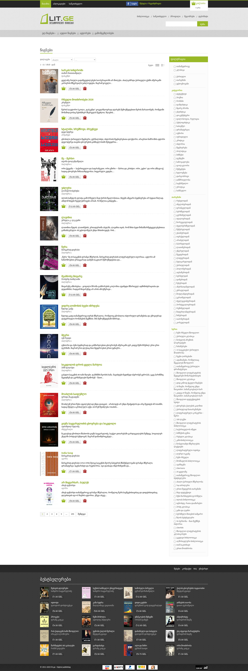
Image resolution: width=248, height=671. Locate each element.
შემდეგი (82, 514)
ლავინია (66, 217)
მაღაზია (45, 4)
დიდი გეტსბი (141, 603)
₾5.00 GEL (74, 441)
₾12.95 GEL (74, 206)
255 (72, 514)
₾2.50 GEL (99, 654)
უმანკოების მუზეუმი (144, 617)
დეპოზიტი (203, 16)
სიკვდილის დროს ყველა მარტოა (81, 365)
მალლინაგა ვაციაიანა (103, 606)
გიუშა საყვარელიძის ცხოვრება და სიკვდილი (88, 423)
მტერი (65, 335)
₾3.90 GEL (141, 611)
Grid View (157, 65)
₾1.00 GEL (57, 596)
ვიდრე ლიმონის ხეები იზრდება (80, 306)
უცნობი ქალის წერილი (103, 631)
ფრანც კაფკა (57, 620)
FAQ (195, 569)
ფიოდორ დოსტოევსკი (61, 606)
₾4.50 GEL (57, 625)
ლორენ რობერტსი (70, 191)
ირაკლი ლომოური (60, 634)
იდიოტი (54, 603)
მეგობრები (189, 16)
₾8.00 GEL (74, 500)
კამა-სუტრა (98, 603)
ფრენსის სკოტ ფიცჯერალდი (148, 606)
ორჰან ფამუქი (141, 620)
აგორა (64, 459)
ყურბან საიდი (141, 649)
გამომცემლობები (104, 33)
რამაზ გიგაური (58, 649)
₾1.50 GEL (183, 596)
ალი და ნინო (141, 646)
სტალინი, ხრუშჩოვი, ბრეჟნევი (79, 129)
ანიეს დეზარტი (68, 485)
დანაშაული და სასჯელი (146, 631)
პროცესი (55, 617)
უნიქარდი (203, 569)
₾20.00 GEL (99, 611)
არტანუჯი (65, 135)
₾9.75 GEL (141, 654)
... (66, 514)
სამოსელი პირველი (144, 588)
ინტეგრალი (67, 429)
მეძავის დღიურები (59, 588)
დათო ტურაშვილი (185, 606)
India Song (67, 453)
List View (163, 65)
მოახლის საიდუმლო (74, 394)
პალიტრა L (66, 164)
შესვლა (143, 4)
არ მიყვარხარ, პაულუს (75, 482)
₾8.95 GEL (74, 265)
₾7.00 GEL (74, 471)
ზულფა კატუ (67, 309)
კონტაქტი (186, 569)
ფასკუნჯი (65, 76)
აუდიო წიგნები (68, 33)
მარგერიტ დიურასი (70, 250)
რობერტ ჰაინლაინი (70, 279)
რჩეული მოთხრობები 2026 (77, 99)
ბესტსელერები (55, 579)
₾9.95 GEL (74, 235)
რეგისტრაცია (154, 4)
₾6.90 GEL (57, 611)
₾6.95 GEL (74, 176)
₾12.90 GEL (141, 596)
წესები (177, 569)
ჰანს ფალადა (67, 368)
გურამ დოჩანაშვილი (144, 591)
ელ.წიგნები (48, 33)
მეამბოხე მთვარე (71, 276)
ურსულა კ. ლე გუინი (70, 220)
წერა (64, 247)
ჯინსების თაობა (184, 603)
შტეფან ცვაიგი (183, 591)
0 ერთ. (198, 8)
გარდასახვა (98, 646)
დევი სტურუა (67, 132)
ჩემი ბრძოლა (99, 617)
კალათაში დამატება (64, 88)
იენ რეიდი (66, 338)
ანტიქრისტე (182, 617)
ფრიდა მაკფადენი (70, 397)
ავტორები (85, 33)
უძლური (66, 188)
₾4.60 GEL (183, 611)
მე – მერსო (67, 158)
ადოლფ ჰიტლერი (101, 620)
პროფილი (175, 16)
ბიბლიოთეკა (143, 16)
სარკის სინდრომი (72, 70)
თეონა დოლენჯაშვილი (72, 161)
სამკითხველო (75, 4)
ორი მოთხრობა (184, 646)
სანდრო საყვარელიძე (61, 591)
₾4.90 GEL (183, 625)
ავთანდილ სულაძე (70, 427)
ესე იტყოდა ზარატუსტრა (188, 631)
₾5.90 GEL (74, 88)
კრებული (65, 103)
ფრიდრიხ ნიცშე (184, 620)
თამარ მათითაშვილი (71, 73)
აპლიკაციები (59, 4)
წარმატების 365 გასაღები (62, 646)
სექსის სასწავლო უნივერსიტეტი (108, 588)
